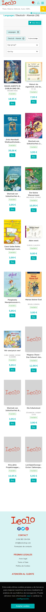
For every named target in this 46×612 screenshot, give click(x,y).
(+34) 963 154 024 (23, 539)
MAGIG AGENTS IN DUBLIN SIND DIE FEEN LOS (12, 87)
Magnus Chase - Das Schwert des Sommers (33, 356)
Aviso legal (23, 559)
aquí (29, 595)
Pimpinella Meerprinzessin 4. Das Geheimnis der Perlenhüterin (12, 301)
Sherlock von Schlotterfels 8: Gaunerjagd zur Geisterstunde (12, 409)
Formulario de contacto (23, 546)
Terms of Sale (23, 562)
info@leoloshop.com (23, 543)
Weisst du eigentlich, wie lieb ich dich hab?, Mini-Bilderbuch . (33, 85)
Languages (9, 15)
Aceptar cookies (22, 606)
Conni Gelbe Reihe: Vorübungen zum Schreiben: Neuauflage (12, 247)
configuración (23, 598)
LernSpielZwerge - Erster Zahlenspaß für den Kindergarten (34, 466)
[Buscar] (43, 9)
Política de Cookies (23, 566)
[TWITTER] (23, 528)
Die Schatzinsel (33, 408)
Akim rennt (33, 240)
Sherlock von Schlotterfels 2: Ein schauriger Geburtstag (34, 142)
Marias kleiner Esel (33, 299)
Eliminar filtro (18, 32)
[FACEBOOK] (19, 528)
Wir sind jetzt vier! (12, 350)
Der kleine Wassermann (33, 194)
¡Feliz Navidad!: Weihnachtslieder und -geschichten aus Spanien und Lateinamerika (12, 140)
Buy (12, 103)
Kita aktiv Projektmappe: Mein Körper (12, 466)
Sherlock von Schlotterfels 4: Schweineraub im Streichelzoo (12, 195)
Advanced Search (39, 13)
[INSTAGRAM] (27, 528)
